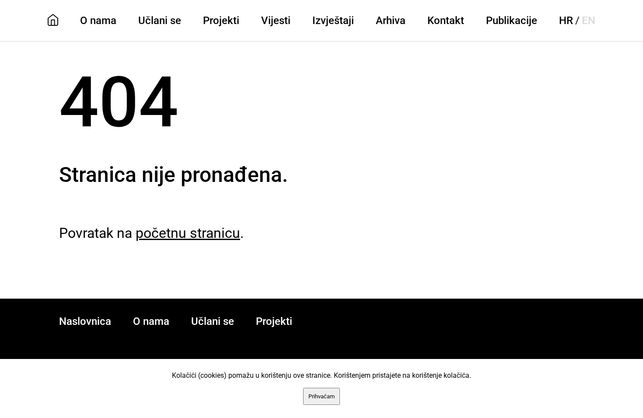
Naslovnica (85, 321)
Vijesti (275, 20)
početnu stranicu (188, 233)
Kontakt (445, 20)
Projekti (221, 20)
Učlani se (159, 20)
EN (588, 20)
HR (566, 20)
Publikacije (511, 20)
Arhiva (390, 20)
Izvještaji (333, 20)
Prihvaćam (321, 396)
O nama (98, 20)
